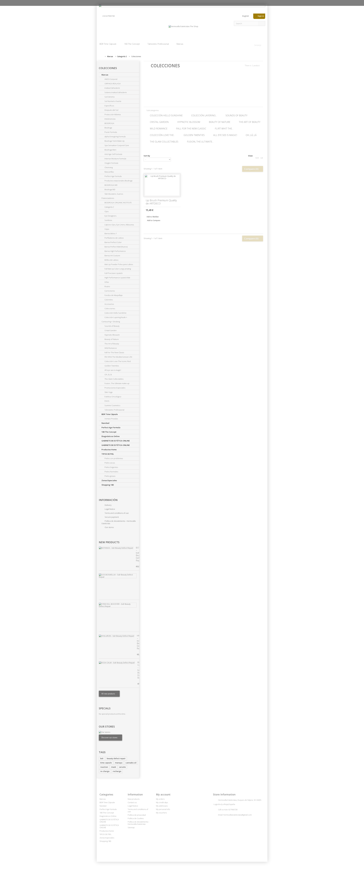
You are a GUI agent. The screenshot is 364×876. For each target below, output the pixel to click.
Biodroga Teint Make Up (114, 141)
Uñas (106, 282)
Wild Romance (110, 348)
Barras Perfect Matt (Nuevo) (116, 246)
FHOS (106, 401)
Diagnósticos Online (111, 436)
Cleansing (108, 167)
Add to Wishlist (152, 217)
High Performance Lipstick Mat (117, 277)
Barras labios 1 (110, 233)
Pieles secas (109, 462)
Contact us (238, 17)
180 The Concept (132, 44)
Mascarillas (109, 172)
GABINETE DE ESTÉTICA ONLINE (116, 440)
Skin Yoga (108, 392)
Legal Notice (109, 509)
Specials (104, 708)
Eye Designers (110, 216)
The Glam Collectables (113, 379)
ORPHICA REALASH (112, 83)
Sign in (260, 16)
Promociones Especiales (114, 387)
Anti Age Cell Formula (113, 154)
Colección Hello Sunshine (115, 313)
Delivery (107, 505)
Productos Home (109, 449)
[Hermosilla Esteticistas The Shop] (183, 30)
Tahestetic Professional (158, 44)
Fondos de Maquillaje (113, 295)
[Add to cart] (177, 209)
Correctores (109, 291)
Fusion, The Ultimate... (200, 141)
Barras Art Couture (112, 255)
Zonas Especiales (109, 480)
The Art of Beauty (111, 343)
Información (108, 500)
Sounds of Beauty (111, 326)
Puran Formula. (110, 132)
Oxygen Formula (111, 163)
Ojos (106, 211)
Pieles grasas (109, 476)
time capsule (106, 762)
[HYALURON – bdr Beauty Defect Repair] (116, 636)
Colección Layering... (204, 115)
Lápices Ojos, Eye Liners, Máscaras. (119, 224)
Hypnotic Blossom (112, 335)
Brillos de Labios (111, 260)
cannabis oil (131, 762)
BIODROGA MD (110, 185)
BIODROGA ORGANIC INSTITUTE (118, 202)
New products (109, 542)
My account (163, 794)
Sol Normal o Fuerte (112, 101)
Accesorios (109, 304)
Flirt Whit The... (224, 128)
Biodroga (108, 127)
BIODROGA (109, 123)
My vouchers (161, 812)
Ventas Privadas (111, 418)
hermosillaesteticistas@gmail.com (237, 815)
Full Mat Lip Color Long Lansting (117, 268)
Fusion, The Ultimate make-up (116, 383)
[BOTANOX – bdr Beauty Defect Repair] (116, 548)
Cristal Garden (110, 330)
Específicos (109, 105)
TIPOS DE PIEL (108, 454)
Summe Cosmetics (112, 405)
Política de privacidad (137, 815)
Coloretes (108, 299)
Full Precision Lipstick (113, 273)
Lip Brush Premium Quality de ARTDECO (161, 202)
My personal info (163, 809)
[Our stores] (119, 732)
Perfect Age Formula (113, 176)
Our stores (109, 527)
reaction (104, 767)
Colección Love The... (162, 135)
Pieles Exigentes (111, 467)
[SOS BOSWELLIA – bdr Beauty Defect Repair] (117, 575)
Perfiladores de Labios (114, 238)
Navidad (105, 423)
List (261, 158)
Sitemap (131, 827)
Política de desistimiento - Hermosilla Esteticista (119, 522)
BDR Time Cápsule (108, 44)
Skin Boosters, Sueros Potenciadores (112, 196)
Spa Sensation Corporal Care (116, 145)
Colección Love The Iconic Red (117, 361)
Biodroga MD (109, 189)
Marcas (180, 44)
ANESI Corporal (110, 79)
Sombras (108, 220)
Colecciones (109, 308)
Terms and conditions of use (116, 513)
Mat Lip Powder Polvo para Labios (118, 264)
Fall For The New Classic (114, 352)
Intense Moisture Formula (115, 158)
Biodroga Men (110, 149)
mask (113, 767)
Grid (257, 158)
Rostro (107, 286)
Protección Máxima (112, 114)
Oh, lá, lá (108, 374)
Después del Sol (111, 110)
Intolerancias (109, 119)
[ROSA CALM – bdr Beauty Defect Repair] (117, 662)
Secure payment (111, 517)
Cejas (106, 229)
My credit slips (162, 802)
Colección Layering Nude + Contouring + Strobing (114, 319)
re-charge (104, 771)
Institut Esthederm (112, 88)
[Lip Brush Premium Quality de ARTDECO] (162, 185)
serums (122, 767)
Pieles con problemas (113, 458)
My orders (160, 799)
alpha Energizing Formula (115, 136)
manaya (118, 762)
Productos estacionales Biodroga (118, 180)
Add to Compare (153, 220)
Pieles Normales (111, 471)
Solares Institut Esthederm (115, 92)
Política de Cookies (136, 818)
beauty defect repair (116, 758)
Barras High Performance (115, 251)
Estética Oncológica (112, 396)
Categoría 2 (109, 207)
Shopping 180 (108, 485)
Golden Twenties (111, 365)
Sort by (147, 155)
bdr (102, 758)
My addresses (162, 806)
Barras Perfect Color (113, 242)
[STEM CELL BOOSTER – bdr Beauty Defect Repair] (117, 605)
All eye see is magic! (112, 370)
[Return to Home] (101, 56)
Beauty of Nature (111, 339)
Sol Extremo (109, 97)
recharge (117, 771)
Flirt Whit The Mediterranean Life (118, 357)
